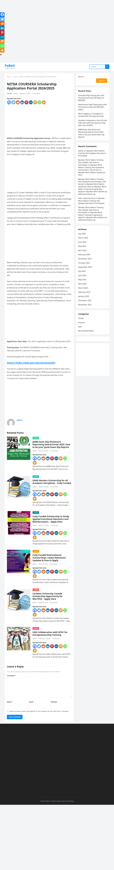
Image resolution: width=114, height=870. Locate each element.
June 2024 (82, 242)
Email (31, 702)
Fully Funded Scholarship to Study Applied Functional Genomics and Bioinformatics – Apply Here (51, 519)
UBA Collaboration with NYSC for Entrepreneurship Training (50, 633)
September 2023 (85, 267)
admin (15, 93)
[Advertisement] (57, 15)
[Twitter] (13, 102)
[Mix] (35, 102)
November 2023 (85, 258)
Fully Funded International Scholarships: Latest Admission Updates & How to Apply (49, 557)
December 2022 (84, 300)
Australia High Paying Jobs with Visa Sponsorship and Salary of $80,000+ (91, 98)
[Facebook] (9, 102)
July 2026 (82, 233)
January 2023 (83, 296)
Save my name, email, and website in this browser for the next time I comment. (39, 711)
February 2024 (84, 254)
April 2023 (82, 284)
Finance (81, 322)
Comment (11, 676)
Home (9, 77)
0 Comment (36, 93)
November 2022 (85, 304)
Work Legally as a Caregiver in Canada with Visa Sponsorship (91, 114)
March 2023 (83, 288)
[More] (44, 102)
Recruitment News (86, 331)
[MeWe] (31, 102)
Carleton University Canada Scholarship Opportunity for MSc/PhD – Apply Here (48, 596)
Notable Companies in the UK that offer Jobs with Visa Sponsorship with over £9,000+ (92, 123)
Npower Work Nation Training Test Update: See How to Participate (92, 153)
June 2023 (82, 275)
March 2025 (83, 238)
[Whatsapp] (39, 102)
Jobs (80, 326)
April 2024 (82, 250)
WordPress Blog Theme (58, 801)
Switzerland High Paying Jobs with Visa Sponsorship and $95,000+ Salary (92, 107)
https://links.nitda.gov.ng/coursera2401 (31, 362)
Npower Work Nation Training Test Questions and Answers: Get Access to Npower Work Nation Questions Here (91, 170)
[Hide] (1, 55)
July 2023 (82, 271)
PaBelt (10, 65)
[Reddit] (18, 102)
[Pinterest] (26, 102)
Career (15, 77)
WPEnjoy (71, 801)
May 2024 (82, 246)
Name (10, 702)
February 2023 (84, 292)
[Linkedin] (22, 102)
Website (54, 702)
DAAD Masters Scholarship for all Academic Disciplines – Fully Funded (52, 482)
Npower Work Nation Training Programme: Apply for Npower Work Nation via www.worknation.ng (92, 190)
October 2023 (84, 263)
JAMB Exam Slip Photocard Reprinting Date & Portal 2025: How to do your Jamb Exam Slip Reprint (51, 444)
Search (81, 76)
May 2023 (82, 279)
